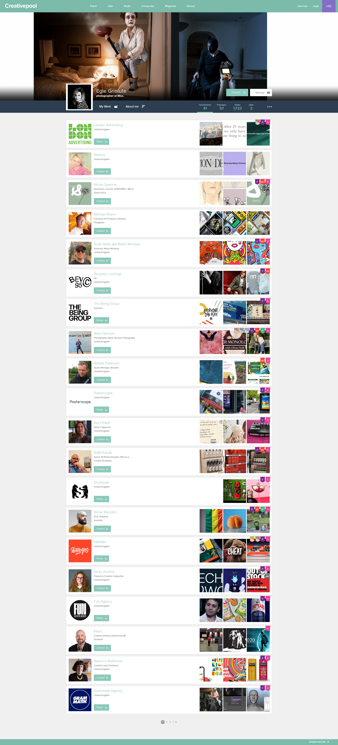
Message (259, 92)
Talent (93, 6)
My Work (105, 106)
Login (316, 6)
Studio (127, 6)
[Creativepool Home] (21, 7)
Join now (303, 6)
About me (132, 106)
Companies (148, 6)
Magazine (170, 6)
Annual (191, 6)
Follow (99, 141)
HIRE (328, 6)
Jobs (110, 6)
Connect (236, 92)
